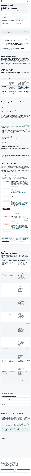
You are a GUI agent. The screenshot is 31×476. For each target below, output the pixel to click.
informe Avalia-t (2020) (14, 74)
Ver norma (26, 456)
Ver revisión (9, 445)
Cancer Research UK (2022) (17, 126)
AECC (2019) (16, 75)
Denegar (15, 471)
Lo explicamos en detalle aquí (7, 137)
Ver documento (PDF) (9, 452)
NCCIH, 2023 (15, 205)
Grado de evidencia (19, 19)
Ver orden (14, 448)
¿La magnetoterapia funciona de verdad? (9, 396)
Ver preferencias (15, 473)
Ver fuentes (5, 14)
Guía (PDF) (27, 371)
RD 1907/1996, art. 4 (18, 213)
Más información (5, 142)
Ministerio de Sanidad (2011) (23, 61)
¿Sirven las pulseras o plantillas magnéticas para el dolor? (12, 399)
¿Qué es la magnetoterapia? (6, 19)
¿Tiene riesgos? (4, 404)
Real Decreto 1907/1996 (13, 167)
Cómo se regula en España (5, 26)
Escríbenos (5, 430)
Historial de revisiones (19, 23)
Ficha (27, 348)
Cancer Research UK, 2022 (23, 212)
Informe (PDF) (28, 262)
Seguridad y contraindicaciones (6, 24)
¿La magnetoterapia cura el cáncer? (8, 401)
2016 (29, 360)
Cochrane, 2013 (21, 192)
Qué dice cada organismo (19, 20)
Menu (29, 1)
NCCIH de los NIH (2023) (12, 150)
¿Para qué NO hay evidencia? (6, 23)
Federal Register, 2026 (16, 107)
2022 (27, 360)
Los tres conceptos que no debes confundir (8, 20)
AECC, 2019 (12, 213)
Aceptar (15, 469)
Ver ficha (24, 449)
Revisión (27, 312)
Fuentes (17, 24)
